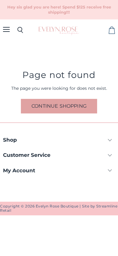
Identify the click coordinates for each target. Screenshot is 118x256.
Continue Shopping (59, 106)
